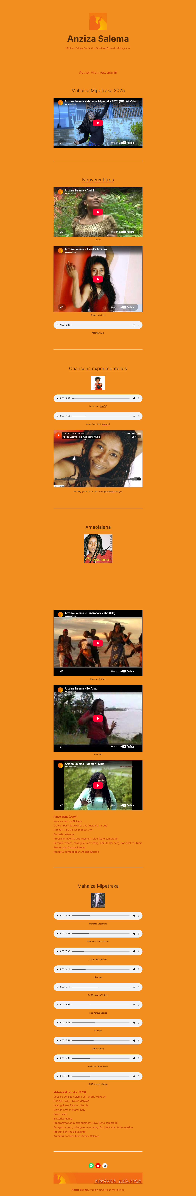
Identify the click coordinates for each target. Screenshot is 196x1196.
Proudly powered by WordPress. (106, 1189)
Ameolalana (98, 527)
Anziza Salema (98, 38)
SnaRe (103, 406)
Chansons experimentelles (98, 368)
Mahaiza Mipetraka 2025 (98, 90)
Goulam (105, 424)
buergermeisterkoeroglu (110, 491)
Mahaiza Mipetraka (98, 886)
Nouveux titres (98, 180)
